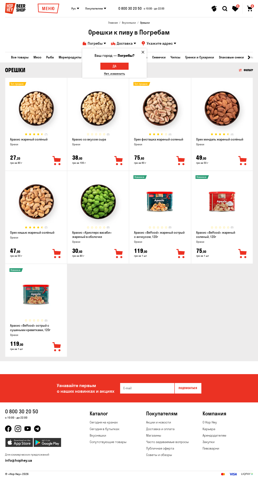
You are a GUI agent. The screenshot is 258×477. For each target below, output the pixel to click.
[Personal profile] (214, 8)
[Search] (225, 8)
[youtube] (27, 428)
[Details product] (36, 108)
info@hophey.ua (18, 460)
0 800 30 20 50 (130, 8)
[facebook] (8, 428)
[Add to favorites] (57, 161)
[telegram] (37, 428)
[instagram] (18, 428)
